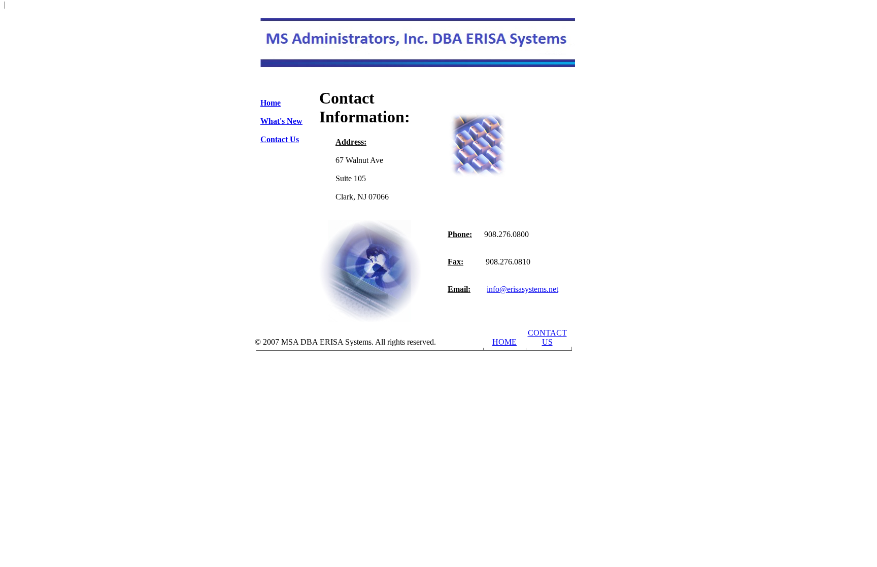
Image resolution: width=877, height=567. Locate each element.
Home (270, 102)
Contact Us (279, 139)
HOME (504, 342)
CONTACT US (547, 337)
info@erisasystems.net (522, 289)
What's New (281, 121)
